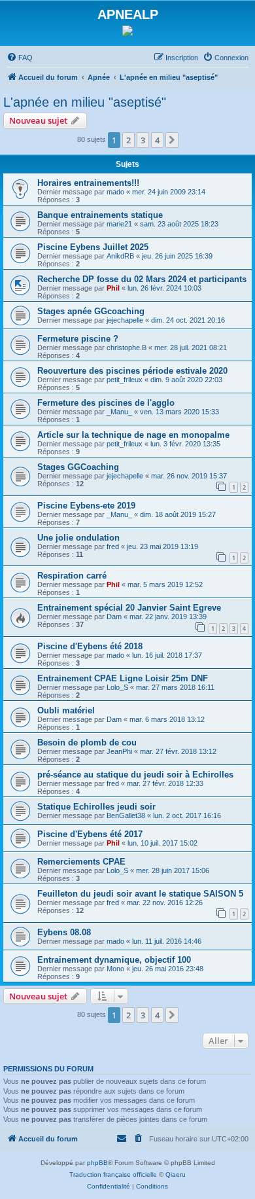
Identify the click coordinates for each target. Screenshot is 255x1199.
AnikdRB (120, 256)
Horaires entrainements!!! (88, 183)
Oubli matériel (66, 710)
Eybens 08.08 (64, 932)
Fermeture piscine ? (77, 339)
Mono (115, 969)
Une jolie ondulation (78, 538)
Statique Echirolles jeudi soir (96, 807)
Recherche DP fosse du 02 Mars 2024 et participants (141, 279)
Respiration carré (72, 576)
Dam (114, 616)
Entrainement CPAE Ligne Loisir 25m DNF (122, 678)
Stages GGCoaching (78, 467)
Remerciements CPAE (81, 862)
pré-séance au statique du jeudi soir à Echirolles (135, 774)
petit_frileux (125, 380)
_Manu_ (119, 412)
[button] (171, 140)
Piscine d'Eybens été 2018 (90, 646)
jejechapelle (125, 320)
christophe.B (126, 347)
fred (113, 546)
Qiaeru (175, 1174)
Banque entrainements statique (100, 215)
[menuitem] (20, 57)
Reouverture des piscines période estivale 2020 (132, 371)
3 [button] (143, 140)
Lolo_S (117, 687)
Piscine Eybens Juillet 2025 (92, 247)
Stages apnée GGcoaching (90, 311)
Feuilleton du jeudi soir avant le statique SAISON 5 (140, 894)
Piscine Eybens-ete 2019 (86, 505)
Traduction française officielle (113, 1174)
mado (115, 192)
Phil (113, 288)
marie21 (119, 224)
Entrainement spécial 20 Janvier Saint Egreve (129, 608)
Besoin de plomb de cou (87, 742)
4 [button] (157, 140)
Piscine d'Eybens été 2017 (90, 834)
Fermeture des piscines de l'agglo (106, 403)
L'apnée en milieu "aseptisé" (84, 102)
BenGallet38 (126, 815)
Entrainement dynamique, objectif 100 (114, 960)
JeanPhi (119, 751)
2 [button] (128, 140)
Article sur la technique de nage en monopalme (133, 435)
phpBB (97, 1162)
